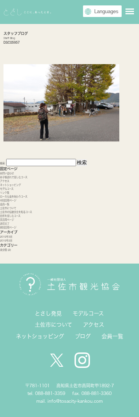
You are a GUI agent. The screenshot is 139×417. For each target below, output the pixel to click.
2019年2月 (6, 240)
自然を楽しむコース (10, 215)
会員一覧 (4, 204)
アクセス (4, 181)
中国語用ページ (8, 200)
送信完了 (4, 223)
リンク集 (4, 192)
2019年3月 (6, 236)
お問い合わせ (7, 173)
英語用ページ (7, 219)
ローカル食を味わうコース (13, 196)
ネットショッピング (10, 185)
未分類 (3, 249)
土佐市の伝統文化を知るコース (16, 212)
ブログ (83, 336)
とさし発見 (48, 313)
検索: (2, 163)
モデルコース (7, 188)
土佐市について (8, 208)
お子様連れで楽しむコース (13, 177)
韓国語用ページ (8, 227)
